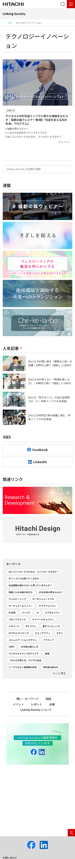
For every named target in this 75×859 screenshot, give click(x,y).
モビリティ (30, 626)
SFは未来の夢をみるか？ (51, 592)
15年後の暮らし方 (29, 646)
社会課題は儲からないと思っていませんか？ (30, 585)
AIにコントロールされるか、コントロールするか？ (34, 571)
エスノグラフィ (42, 632)
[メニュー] (71, 4)
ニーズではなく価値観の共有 (23, 667)
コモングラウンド (17, 619)
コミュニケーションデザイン (23, 639)
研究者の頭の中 (50, 667)
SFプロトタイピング (19, 632)
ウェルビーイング (17, 598)
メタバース (14, 626)
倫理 (47, 653)
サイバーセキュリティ (43, 619)
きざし (59, 632)
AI (38, 612)
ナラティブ (48, 639)
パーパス (26, 612)
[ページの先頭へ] (71, 832)
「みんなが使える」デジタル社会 (25, 660)
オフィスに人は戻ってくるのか (24, 578)
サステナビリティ (47, 605)
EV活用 (12, 612)
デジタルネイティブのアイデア (24, 653)
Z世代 (11, 646)
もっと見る (59, 673)
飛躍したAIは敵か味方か (21, 592)
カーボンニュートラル (43, 598)
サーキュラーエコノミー (21, 605)
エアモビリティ (52, 612)
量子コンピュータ (51, 626)
